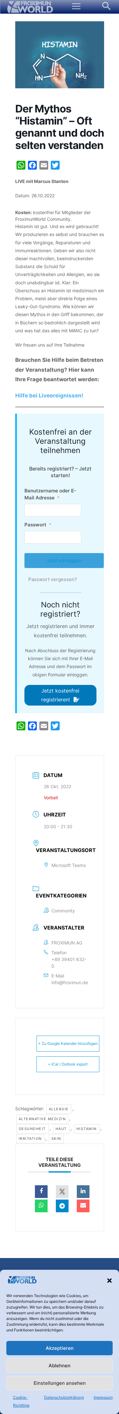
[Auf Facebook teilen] (41, 1191)
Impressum (103, 1397)
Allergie (59, 1109)
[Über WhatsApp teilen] (41, 1206)
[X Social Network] (62, 1191)
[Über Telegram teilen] (62, 1206)
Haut (61, 1128)
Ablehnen (59, 1366)
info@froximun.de (69, 982)
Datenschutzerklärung (64, 1397)
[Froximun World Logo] (30, 7)
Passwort (37, 525)
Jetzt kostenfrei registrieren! (60, 695)
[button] (109, 1280)
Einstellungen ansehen (60, 1383)
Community (63, 910)
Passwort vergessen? (52, 579)
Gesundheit (32, 1128)
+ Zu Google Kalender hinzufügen (68, 1043)
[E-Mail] (83, 1206)
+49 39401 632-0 (68, 963)
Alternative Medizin (42, 1119)
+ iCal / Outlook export (68, 1064)
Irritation (30, 1138)
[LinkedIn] (83, 1191)
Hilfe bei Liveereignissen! (49, 395)
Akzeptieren (60, 1348)
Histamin (86, 1128)
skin (56, 1138)
